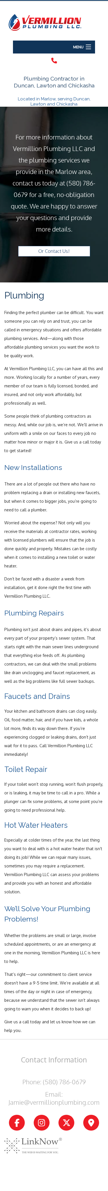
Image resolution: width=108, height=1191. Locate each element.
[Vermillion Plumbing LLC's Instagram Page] (41, 1123)
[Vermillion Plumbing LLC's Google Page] (91, 1123)
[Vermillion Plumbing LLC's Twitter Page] (66, 1123)
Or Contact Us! (54, 251)
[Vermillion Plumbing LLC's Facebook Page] (17, 1123)
